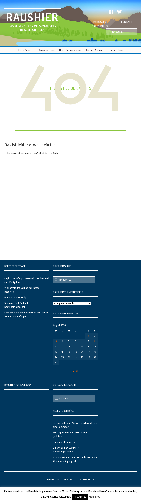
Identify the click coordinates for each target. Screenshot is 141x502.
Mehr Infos (94, 496)
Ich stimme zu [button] (80, 497)
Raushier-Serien (94, 50)
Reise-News (24, 50)
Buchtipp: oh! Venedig (15, 297)
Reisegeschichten (47, 50)
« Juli (75, 371)
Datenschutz (100, 26)
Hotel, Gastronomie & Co (70, 50)
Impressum (100, 21)
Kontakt (126, 21)
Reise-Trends (116, 50)
